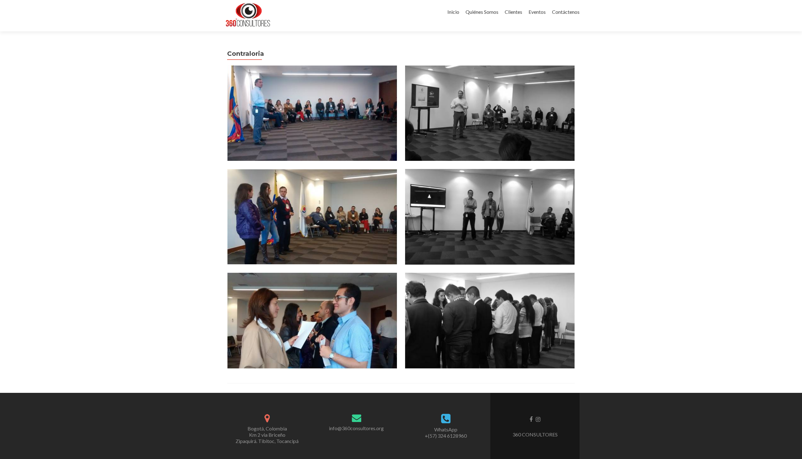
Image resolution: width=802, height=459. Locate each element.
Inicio (453, 12)
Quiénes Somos (482, 12)
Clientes (513, 12)
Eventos (537, 12)
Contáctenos (566, 12)
